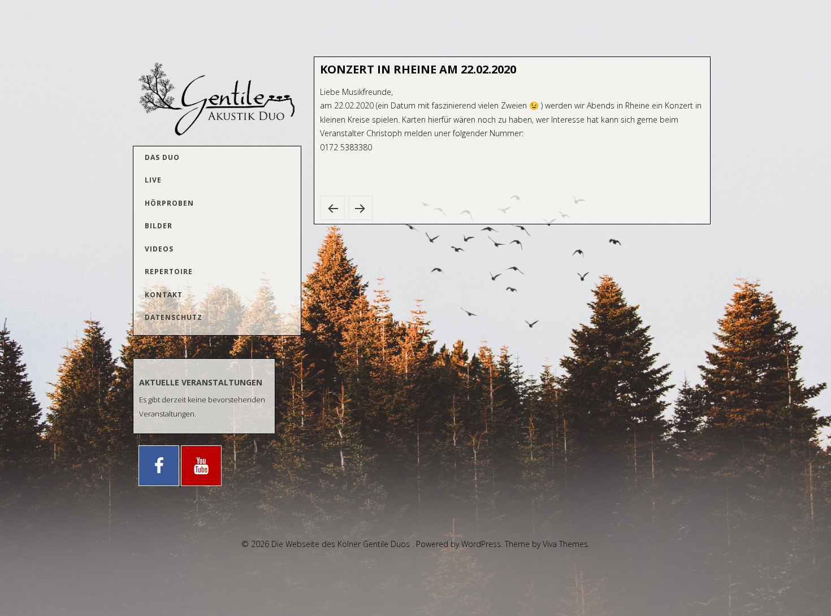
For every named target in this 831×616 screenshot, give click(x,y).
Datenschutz (173, 317)
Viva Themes (565, 544)
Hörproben (169, 203)
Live (153, 180)
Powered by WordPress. (460, 544)
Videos (159, 249)
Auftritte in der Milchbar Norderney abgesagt (360, 208)
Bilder (158, 226)
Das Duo (162, 157)
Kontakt (164, 295)
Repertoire (169, 271)
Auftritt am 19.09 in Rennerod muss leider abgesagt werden (332, 208)
